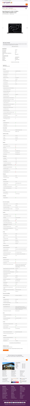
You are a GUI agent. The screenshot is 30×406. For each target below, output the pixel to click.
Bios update (12, 391)
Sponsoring (23, 400)
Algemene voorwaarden (6, 400)
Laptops (7, 8)
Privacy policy (11, 400)
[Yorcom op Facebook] (13, 382)
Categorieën (4, 6)
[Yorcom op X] (12, 382)
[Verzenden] (27, 360)
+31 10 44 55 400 (5, 0)
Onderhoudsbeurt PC (13, 390)
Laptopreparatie (4, 387)
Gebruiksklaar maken (13, 389)
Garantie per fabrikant (22, 389)
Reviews (20, 400)
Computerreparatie (4, 388)
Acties (26, 400)
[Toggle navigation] (26, 6)
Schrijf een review (6, 350)
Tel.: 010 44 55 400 (14, 378)
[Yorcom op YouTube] (16, 382)
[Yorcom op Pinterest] (18, 382)
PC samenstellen (13, 387)
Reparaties (4, 386)
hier (22, 378)
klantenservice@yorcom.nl (15, 380)
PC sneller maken (13, 388)
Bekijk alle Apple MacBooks (15, 46)
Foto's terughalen (4, 391)
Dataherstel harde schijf (5, 389)
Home (4, 8)
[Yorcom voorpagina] (7, 2)
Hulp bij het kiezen (22, 390)
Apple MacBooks (11, 8)
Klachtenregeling (16, 400)
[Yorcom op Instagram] (15, 382)
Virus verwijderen (4, 390)
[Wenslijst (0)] (26, 0)
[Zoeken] (27, 4)
